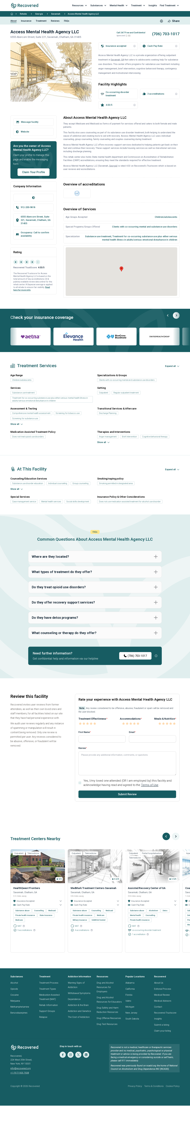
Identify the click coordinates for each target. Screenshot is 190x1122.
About (13, 21)
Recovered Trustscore (165, 1012)
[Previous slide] (168, 315)
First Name (84, 732)
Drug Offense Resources (109, 1018)
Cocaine (14, 995)
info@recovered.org (20, 1068)
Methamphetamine (19, 1006)
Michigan (129, 1006)
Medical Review (162, 995)
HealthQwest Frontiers (26, 888)
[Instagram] (70, 1055)
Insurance (26, 21)
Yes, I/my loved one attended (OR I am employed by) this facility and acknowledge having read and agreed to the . (127, 783)
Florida (128, 995)
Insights (158, 1018)
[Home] (11, 13)
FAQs (66, 21)
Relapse (43, 1017)
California (130, 989)
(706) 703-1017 (137, 655)
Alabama (129, 982)
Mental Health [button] (117, 5)
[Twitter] (78, 1055)
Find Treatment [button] (167, 5)
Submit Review (127, 794)
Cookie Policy (173, 1086)
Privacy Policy (135, 1086)
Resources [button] (77, 5)
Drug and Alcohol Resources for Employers (105, 987)
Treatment (41, 21)
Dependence (74, 999)
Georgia (39, 14)
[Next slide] (176, 315)
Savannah (55, 14)
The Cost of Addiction (78, 1017)
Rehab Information (48, 1005)
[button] (126, 36)
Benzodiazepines (18, 1012)
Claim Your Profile (33, 172)
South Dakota (132, 1018)
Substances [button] (96, 5)
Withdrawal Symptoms (79, 993)
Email (132, 732)
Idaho (128, 1001)
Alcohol (14, 982)
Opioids (14, 989)
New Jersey (131, 1012)
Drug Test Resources (107, 1024)
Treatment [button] (136, 5)
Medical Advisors (162, 1001)
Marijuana (15, 1001)
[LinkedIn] (86, 1055)
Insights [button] (153, 5)
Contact (158, 1006)
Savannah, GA (117, 59)
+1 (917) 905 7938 (19, 1073)
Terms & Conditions (154, 1086)
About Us (158, 982)
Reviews (55, 21)
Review (82, 748)
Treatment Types (47, 989)
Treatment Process (48, 982)
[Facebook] (63, 1055)
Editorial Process (162, 989)
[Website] (33, 197)
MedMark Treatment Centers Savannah (93, 888)
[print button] (161, 21)
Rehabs (23, 14)
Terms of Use (149, 785)
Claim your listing (162, 1030)
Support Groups (47, 1011)
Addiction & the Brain (78, 1005)
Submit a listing (161, 1025)
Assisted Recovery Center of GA (147, 888)
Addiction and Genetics (79, 1011)
